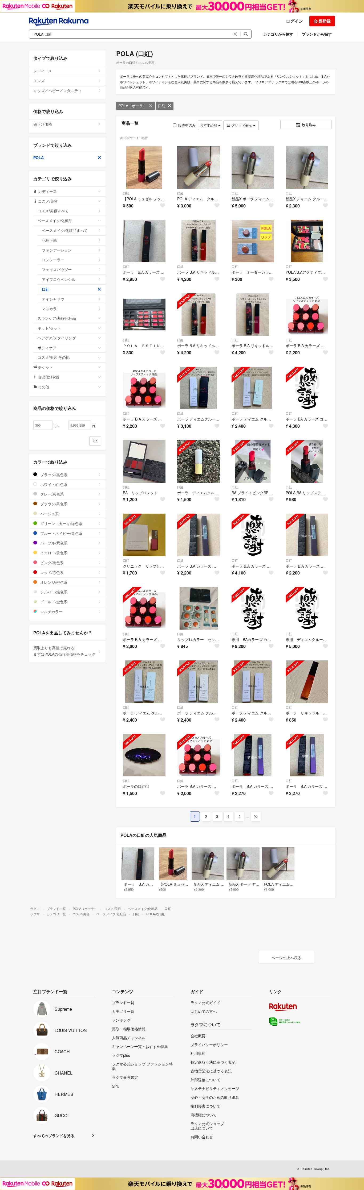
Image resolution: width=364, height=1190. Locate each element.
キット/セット (49, 328)
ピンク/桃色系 (51, 562)
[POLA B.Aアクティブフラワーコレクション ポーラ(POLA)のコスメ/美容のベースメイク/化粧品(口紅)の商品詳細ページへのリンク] (307, 241)
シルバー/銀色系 (53, 591)
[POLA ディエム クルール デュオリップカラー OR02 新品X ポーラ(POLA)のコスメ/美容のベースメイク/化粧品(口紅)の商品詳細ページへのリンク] (198, 167)
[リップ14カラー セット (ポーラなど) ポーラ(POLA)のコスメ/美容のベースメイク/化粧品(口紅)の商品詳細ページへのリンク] (198, 608)
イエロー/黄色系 (53, 552)
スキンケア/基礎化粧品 (57, 318)
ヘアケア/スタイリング (57, 337)
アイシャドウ (53, 299)
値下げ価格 (42, 124)
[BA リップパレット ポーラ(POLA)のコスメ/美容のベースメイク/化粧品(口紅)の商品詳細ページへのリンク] (144, 461)
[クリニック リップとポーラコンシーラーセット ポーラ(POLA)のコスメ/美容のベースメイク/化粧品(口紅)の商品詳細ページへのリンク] (144, 535)
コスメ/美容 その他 (54, 357)
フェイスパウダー (57, 269)
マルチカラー (51, 611)
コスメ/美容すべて (53, 210)
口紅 (161, 105)
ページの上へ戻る (286, 957)
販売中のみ (187, 125)
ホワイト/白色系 (53, 484)
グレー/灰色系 (51, 494)
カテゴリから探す (278, 34)
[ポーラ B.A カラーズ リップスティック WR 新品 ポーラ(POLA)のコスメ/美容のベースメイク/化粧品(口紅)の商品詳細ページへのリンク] (144, 388)
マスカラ (49, 308)
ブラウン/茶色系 (53, 503)
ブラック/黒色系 (53, 474)
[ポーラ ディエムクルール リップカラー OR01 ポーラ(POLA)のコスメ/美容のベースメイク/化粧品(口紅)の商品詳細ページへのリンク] (198, 461)
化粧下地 (49, 240)
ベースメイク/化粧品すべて (65, 230)
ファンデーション (57, 250)
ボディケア (47, 347)
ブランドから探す (317, 34)
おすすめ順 (209, 125)
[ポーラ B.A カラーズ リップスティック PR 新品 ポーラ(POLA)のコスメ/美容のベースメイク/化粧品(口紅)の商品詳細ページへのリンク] (144, 608)
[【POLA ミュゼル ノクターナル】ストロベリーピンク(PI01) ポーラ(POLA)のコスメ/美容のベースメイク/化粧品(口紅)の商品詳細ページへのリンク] (144, 167)
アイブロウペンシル (58, 279)
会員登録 (322, 21)
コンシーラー (53, 259)
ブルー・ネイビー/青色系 (60, 533)
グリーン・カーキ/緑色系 (60, 523)
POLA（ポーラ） (132, 105)
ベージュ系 (49, 513)
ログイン (294, 21)
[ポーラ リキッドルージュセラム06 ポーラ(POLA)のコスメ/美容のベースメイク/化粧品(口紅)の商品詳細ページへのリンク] (307, 681)
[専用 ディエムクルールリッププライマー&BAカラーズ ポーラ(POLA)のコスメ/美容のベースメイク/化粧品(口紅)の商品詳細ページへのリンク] (307, 608)
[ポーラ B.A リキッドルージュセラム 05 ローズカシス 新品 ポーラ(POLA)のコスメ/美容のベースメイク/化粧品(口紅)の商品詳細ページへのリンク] (253, 314)
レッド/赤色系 (51, 572)
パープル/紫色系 (53, 543)
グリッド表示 (241, 125)
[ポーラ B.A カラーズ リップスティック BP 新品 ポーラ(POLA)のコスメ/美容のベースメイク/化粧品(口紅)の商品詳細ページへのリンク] (307, 314)
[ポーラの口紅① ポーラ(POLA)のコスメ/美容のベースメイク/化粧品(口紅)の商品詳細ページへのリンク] (144, 755)
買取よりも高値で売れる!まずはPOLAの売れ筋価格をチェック (64, 651)
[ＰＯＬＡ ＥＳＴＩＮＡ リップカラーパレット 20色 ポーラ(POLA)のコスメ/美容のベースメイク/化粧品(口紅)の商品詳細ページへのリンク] (144, 314)
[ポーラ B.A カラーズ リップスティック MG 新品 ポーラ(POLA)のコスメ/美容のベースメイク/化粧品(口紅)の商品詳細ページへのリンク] (198, 755)
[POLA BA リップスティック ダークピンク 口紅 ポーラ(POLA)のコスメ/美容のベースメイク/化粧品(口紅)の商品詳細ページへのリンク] (307, 461)
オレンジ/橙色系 (53, 582)
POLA (38, 157)
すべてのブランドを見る (53, 1135)
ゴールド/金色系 (53, 601)
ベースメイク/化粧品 (55, 220)
